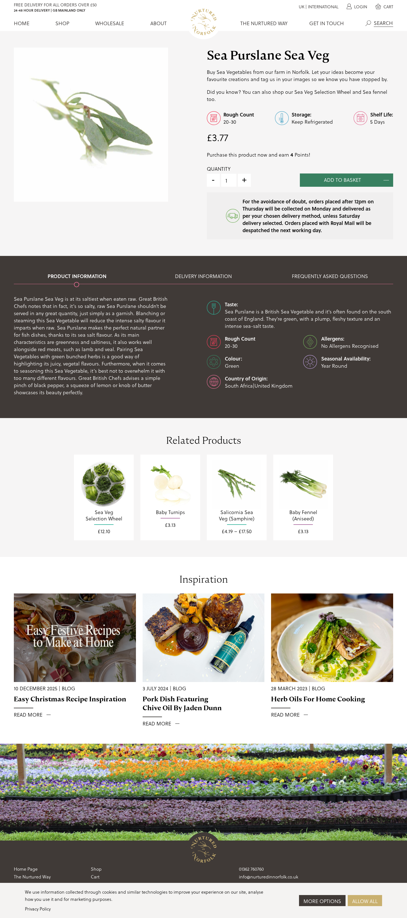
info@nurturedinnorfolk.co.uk (268, 876)
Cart (387, 7)
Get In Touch (326, 23)
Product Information (77, 276)
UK (301, 7)
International (323, 7)
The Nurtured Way (263, 23)
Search (368, 23)
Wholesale (109, 23)
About (158, 23)
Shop (62, 23)
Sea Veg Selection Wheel (322, 91)
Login (360, 7)
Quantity (218, 168)
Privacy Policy (38, 909)
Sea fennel (375, 91)
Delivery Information (203, 276)
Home (21, 23)
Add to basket (342, 179)
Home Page (26, 869)
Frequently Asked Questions (330, 276)
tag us (268, 79)
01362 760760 (251, 869)
